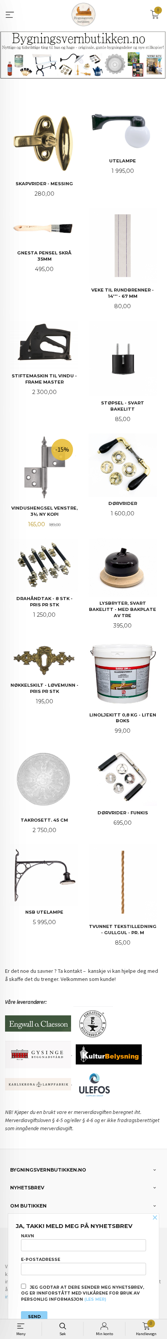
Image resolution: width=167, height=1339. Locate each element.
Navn (27, 1235)
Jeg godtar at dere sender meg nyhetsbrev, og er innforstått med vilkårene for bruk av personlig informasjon (82, 1293)
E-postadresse (40, 1259)
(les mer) (95, 1299)
